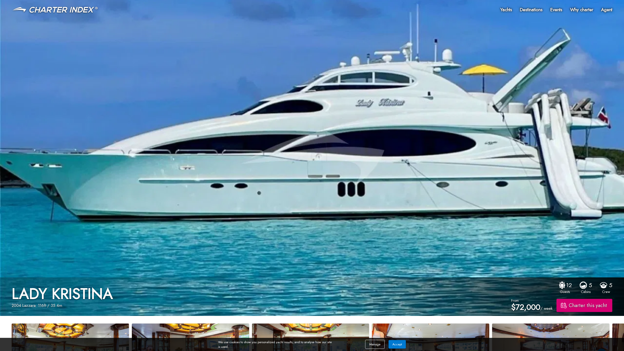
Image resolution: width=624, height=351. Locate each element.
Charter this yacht (588, 305)
